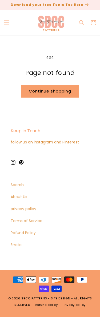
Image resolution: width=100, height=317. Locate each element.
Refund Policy (23, 232)
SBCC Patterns (34, 298)
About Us (19, 196)
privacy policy (23, 208)
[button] (7, 23)
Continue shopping (50, 91)
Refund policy (46, 305)
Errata (16, 244)
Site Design (60, 298)
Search (17, 184)
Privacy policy (74, 305)
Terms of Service (26, 220)
